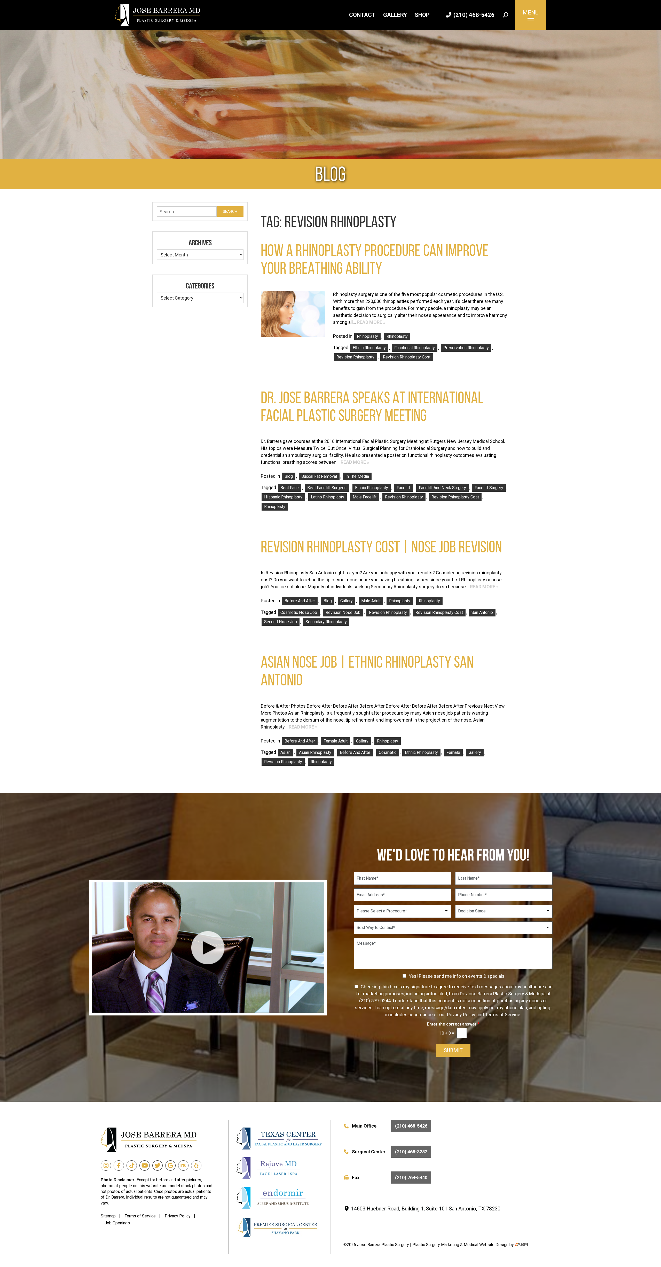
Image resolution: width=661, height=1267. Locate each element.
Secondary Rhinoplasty (326, 621)
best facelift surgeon (327, 487)
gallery (475, 752)
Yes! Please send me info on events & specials (457, 976)
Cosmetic (387, 752)
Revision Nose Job (343, 612)
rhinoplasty (274, 506)
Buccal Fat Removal (319, 476)
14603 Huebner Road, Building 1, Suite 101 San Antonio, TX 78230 (425, 1209)
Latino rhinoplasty (327, 497)
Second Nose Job (280, 621)
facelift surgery (489, 487)
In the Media (357, 476)
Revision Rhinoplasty (355, 357)
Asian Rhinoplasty (315, 752)
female (453, 752)
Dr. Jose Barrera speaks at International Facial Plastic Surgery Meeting (372, 406)
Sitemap (108, 1216)
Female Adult (336, 741)
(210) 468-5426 (473, 15)
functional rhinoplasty (414, 347)
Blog (289, 476)
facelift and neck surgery (442, 487)
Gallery (395, 15)
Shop (422, 15)
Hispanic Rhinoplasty (283, 497)
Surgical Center (390, 1151)
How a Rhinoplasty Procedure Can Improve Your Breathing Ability (375, 259)
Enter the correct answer (453, 1024)
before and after (355, 752)
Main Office (390, 1126)
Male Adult (371, 600)
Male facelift (364, 497)
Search (230, 211)
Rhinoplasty (367, 336)
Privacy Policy (178, 1216)
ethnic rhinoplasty (369, 347)
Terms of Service (140, 1216)
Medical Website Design (486, 1244)
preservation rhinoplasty (466, 347)
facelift (403, 487)
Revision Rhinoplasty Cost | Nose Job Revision (381, 547)
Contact (362, 15)
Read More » (371, 322)
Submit (453, 1050)
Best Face (289, 487)
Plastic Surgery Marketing (436, 1244)
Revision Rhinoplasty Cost (406, 357)
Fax (390, 1177)
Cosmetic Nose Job (298, 612)
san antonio (482, 612)
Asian (285, 752)
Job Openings (117, 1223)
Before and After (300, 600)
